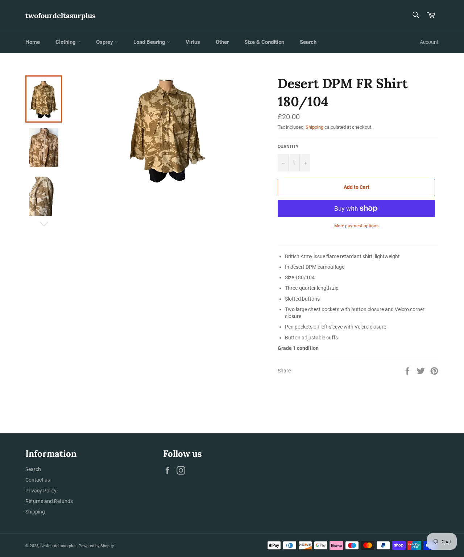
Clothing (66, 42)
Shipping (314, 127)
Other (222, 42)
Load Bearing (150, 42)
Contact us (37, 480)
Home (32, 42)
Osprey (105, 42)
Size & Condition (264, 42)
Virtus (193, 42)
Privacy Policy (41, 491)
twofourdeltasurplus (60, 15)
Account (429, 42)
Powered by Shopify (96, 546)
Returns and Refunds (49, 501)
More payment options (356, 225)
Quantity (288, 146)
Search (308, 42)
